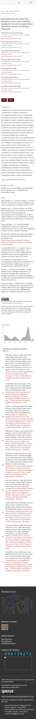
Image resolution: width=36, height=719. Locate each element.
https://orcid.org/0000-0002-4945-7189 (11, 56)
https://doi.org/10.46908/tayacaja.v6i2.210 (13, 179)
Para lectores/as (6, 639)
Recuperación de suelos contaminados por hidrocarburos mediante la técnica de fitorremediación (19, 468)
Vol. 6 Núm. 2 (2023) (7, 11)
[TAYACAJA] (18, 654)
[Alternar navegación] (30, 2)
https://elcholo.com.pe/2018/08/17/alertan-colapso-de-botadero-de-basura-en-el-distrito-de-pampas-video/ (17, 242)
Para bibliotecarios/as (8, 643)
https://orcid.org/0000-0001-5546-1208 (11, 92)
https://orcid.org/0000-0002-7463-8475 (11, 83)
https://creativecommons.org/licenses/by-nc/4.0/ (17, 696)
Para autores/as (6, 641)
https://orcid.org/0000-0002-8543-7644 (11, 47)
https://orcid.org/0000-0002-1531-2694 (11, 38)
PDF (4, 100)
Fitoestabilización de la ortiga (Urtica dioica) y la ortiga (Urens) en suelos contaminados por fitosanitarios (17, 562)
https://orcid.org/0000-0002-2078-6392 (11, 65)
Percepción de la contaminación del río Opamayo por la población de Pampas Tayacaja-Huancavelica (18, 441)
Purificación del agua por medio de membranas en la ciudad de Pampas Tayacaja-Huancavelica (19, 370)
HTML (11, 100)
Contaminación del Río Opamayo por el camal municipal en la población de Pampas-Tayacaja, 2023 (17, 394)
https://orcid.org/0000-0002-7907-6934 (11, 74)
